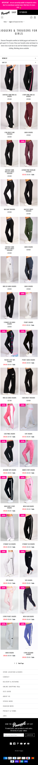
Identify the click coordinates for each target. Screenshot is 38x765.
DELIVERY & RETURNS (11, 682)
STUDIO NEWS (8, 701)
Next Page (21, 663)
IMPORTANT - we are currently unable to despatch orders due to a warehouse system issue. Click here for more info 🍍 (19, 4)
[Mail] (28, 743)
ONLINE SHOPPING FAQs (11, 687)
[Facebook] (14, 743)
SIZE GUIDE (7, 691)
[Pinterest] (18, 743)
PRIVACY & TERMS (9, 711)
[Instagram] (11, 743)
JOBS (5, 716)
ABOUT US (6, 696)
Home (5, 22)
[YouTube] (21, 743)
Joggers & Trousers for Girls (16, 22)
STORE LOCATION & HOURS (12, 672)
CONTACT (6, 677)
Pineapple (21, 751)
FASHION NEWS (8, 706)
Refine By (4, 58)
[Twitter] (25, 743)
